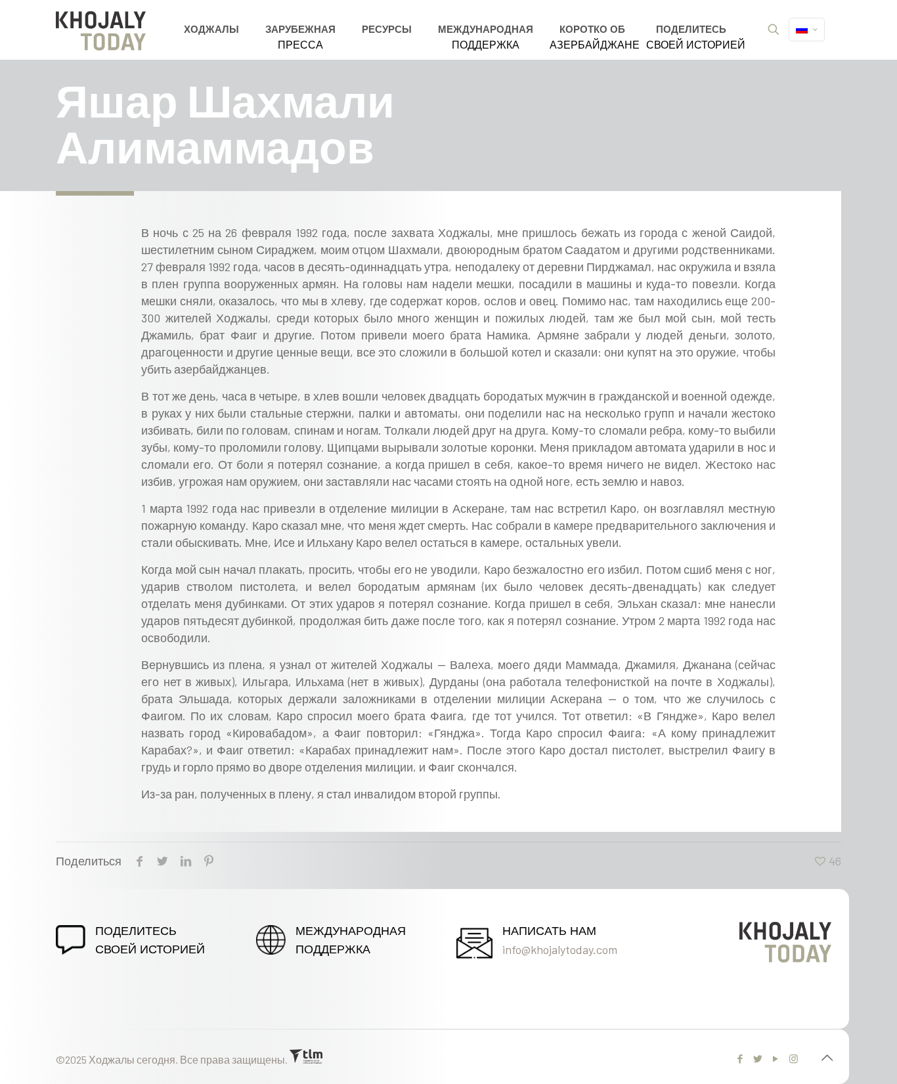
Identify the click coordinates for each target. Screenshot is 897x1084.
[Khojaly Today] (100, 29)
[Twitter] (758, 1058)
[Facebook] (740, 1058)
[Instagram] (793, 1058)
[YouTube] (776, 1058)
